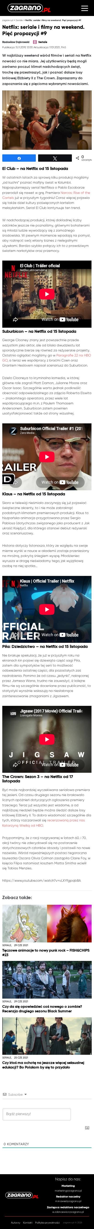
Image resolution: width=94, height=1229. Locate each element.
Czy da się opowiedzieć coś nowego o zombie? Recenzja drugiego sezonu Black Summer (42, 1009)
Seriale (19, 20)
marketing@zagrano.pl (68, 1190)
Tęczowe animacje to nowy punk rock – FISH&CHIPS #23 (45, 953)
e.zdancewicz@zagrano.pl (68, 1211)
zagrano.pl (7, 20)
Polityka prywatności (47, 1222)
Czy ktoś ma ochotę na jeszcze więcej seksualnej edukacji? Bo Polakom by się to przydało (43, 1065)
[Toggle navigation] (84, 8)
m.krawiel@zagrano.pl (68, 1201)
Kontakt (27, 1222)
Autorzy (15, 1222)
